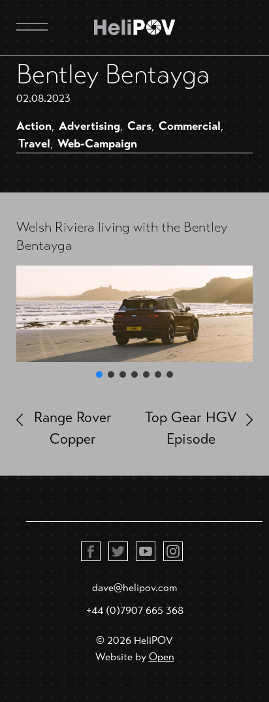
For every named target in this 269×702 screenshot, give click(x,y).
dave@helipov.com (134, 587)
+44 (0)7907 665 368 (134, 610)
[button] (99, 374)
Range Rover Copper (73, 428)
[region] (134, 323)
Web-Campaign (97, 143)
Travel (34, 143)
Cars (139, 126)
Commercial (190, 126)
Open (161, 656)
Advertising (89, 126)
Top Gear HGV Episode (191, 428)
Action (34, 126)
